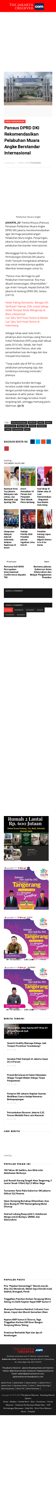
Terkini (8, 429)
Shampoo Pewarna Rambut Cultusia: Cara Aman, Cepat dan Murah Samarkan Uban (26, 1310)
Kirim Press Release (43, 1408)
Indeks (40, 422)
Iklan (33, 1401)
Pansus (32, 426)
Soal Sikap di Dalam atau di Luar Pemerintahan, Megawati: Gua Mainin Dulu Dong (44, 496)
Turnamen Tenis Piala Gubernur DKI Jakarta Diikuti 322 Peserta (27, 1192)
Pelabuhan (42, 426)
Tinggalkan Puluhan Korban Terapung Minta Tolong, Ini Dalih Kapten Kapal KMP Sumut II (27, 1300)
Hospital (31, 1411)
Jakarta (48, 422)
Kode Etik (29, 1408)
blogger (30, 610)
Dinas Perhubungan (15, 121)
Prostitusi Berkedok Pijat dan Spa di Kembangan (23, 1334)
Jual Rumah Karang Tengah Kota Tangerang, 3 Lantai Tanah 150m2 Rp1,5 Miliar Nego (28, 1182)
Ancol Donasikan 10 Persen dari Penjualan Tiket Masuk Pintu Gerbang (27, 495)
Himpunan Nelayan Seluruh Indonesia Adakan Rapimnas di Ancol (10, 539)
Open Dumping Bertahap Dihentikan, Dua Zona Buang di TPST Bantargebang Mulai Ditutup (26, 1203)
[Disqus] (28, 654)
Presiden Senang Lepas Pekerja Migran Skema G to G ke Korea (44, 538)
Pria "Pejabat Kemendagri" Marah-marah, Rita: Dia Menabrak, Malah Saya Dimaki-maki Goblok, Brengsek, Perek (28, 1288)
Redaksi (13, 1401)
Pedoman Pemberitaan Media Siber (30, 1405)
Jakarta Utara (10, 426)
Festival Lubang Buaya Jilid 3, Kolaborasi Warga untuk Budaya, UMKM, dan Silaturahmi (25, 1216)
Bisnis (24, 1411)
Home (6, 1401)
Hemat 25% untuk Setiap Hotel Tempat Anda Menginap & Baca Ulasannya (26, 310)
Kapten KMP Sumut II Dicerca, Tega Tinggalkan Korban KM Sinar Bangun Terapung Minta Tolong (23, 1322)
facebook (18, 610)
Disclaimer (41, 1401)
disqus (8, 610)
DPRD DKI (32, 422)
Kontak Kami (24, 1401)
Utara (27, 429)
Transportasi (17, 429)
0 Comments (35, 162)
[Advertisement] (28, 41)
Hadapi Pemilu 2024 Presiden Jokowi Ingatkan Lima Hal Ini (27, 538)
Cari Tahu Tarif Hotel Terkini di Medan (26, 318)
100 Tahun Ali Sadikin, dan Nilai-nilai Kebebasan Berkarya (23, 1171)
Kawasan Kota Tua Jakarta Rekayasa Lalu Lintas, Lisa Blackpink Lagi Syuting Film (11, 495)
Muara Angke (22, 426)
